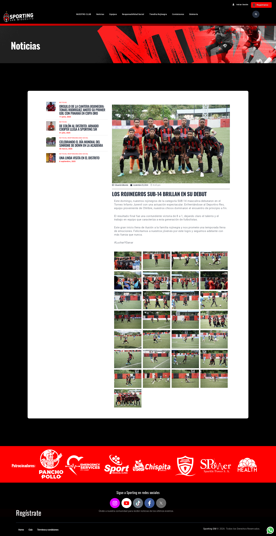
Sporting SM (209, 528)
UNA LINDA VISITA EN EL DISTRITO (79, 158)
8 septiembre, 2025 (67, 161)
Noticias (63, 102)
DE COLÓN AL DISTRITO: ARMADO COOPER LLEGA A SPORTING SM (78, 127)
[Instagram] (115, 503)
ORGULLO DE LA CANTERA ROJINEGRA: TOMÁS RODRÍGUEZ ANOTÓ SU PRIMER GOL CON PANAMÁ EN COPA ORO (82, 110)
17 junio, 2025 (65, 117)
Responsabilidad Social (78, 138)
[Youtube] (126, 503)
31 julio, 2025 (64, 133)
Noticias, (63, 138)
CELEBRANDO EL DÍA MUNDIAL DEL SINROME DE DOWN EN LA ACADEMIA (81, 143)
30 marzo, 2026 (65, 149)
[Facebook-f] (149, 503)
